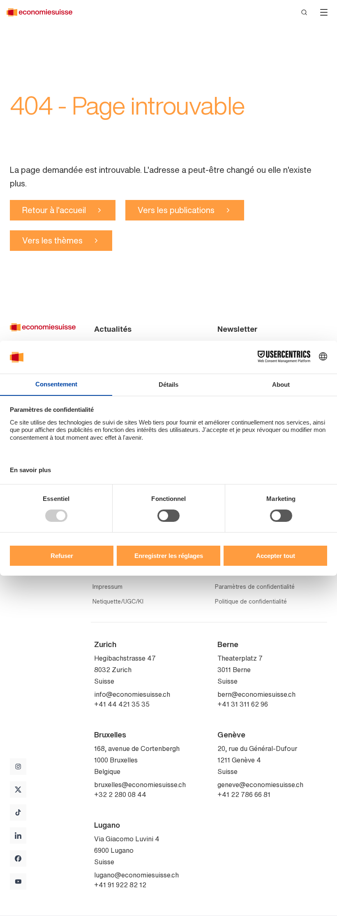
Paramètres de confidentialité (255, 587)
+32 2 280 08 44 (120, 794)
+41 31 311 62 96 (242, 704)
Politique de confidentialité (251, 601)
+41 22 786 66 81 (243, 794)
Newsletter (237, 329)
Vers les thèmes (52, 240)
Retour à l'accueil (54, 210)
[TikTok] (18, 812)
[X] (18, 789)
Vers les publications (176, 210)
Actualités (113, 329)
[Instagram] (18, 766)
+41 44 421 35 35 (122, 704)
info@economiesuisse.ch (132, 694)
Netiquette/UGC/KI (117, 601)
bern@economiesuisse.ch (256, 694)
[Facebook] (18, 858)
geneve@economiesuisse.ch (260, 785)
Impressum (107, 587)
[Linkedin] (18, 835)
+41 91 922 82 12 (120, 885)
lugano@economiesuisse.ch (136, 875)
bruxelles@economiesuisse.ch (140, 785)
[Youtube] (18, 881)
